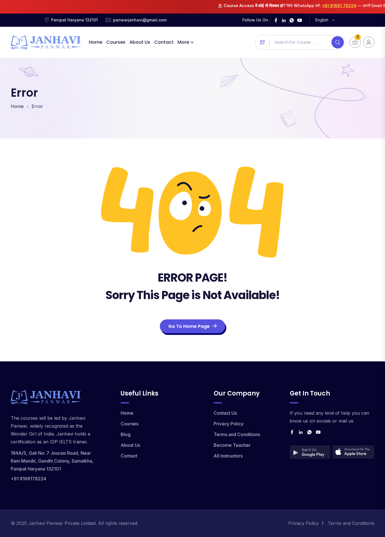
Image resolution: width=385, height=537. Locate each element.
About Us (139, 42)
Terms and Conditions (237, 434)
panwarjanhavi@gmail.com (140, 19)
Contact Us (225, 413)
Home (95, 42)
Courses (115, 42)
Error (37, 106)
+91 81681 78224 (332, 5)
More (183, 42)
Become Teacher (232, 445)
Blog (125, 434)
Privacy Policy (229, 423)
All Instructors (228, 456)
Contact (164, 42)
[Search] (337, 42)
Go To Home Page (189, 326)
